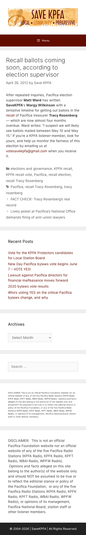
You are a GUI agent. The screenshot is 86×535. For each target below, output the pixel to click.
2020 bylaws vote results (28, 286)
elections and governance (31, 169)
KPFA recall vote (19, 175)
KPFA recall (63, 169)
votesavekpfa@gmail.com (26, 151)
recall (10, 115)
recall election (60, 175)
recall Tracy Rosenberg (24, 181)
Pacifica (40, 175)
